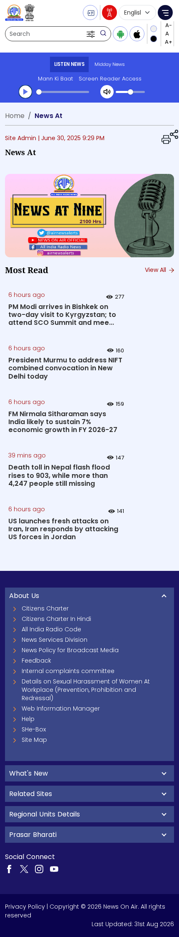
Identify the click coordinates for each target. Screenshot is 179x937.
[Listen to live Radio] (109, 12)
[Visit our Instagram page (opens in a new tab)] (39, 868)
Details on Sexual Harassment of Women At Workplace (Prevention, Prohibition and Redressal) (86, 689)
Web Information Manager (61, 708)
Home (15, 116)
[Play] (25, 91)
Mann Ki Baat (55, 79)
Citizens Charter (45, 608)
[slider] (62, 92)
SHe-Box (34, 729)
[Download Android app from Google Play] (120, 33)
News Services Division (54, 640)
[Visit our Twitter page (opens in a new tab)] (24, 868)
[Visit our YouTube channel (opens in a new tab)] (54, 868)
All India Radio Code (51, 629)
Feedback (36, 660)
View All (156, 270)
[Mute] (107, 91)
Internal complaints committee (68, 671)
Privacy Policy (25, 906)
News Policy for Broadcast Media (70, 650)
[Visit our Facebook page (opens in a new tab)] (9, 868)
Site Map (34, 740)
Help (28, 719)
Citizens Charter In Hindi (56, 619)
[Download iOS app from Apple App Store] (136, 33)
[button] (92, 34)
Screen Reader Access (110, 79)
